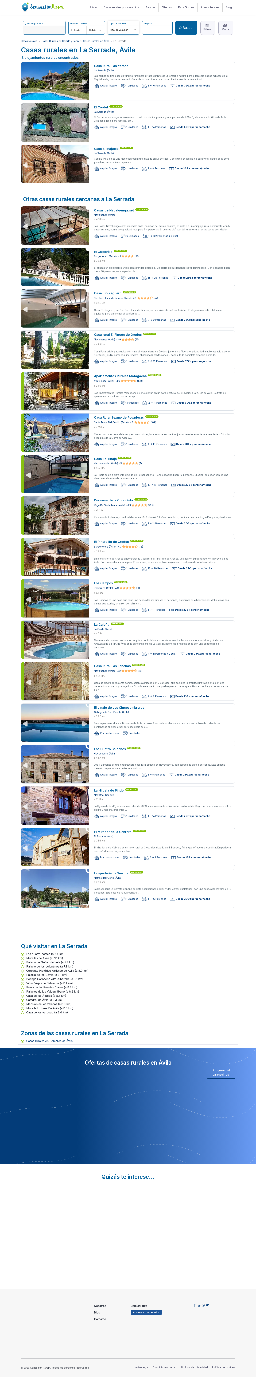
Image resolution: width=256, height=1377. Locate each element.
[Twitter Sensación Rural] (207, 1305)
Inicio (93, 7)
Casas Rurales (29, 41)
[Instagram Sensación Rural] (199, 1305)
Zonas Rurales (210, 7)
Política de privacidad (194, 1367)
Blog (229, 7)
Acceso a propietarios (146, 1312)
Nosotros (100, 1306)
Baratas (150, 7)
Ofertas (167, 7)
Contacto (100, 1319)
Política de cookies (223, 1367)
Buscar (188, 28)
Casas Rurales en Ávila (96, 41)
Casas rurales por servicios (121, 7)
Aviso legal (142, 1367)
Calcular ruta (139, 1306)
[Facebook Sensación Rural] (194, 1305)
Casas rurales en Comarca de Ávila (49, 1041)
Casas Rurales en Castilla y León (60, 41)
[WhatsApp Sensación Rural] (203, 1305)
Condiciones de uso (165, 1367)
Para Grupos (186, 7)
